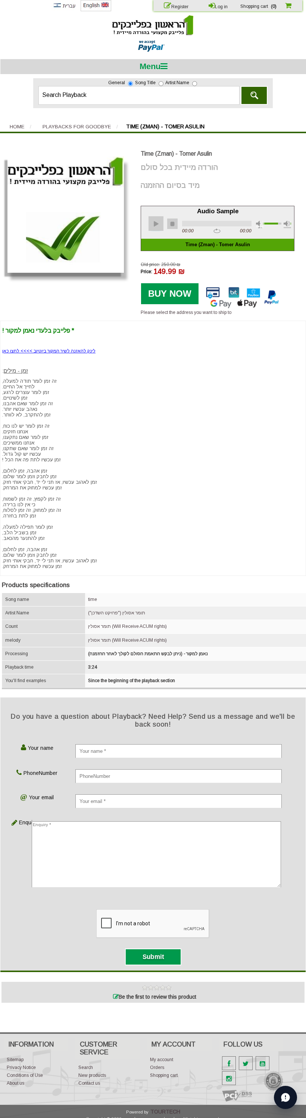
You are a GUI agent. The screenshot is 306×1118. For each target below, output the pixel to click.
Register (179, 6)
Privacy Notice (21, 1067)
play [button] (156, 223)
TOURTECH (165, 1112)
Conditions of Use (25, 1075)
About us (15, 1083)
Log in (221, 6)
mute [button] (259, 224)
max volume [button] (287, 224)
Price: (146, 271)
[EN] (96, 9)
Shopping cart (164, 1075)
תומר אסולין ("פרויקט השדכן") (116, 612)
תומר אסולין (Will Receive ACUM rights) (127, 626)
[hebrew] (64, 9)
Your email (41, 797)
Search (254, 95)
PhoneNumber (40, 773)
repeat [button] (217, 231)
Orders (157, 1067)
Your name (40, 748)
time (92, 599)
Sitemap (15, 1059)
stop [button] (172, 224)
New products (92, 1075)
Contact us (89, 1083)
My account (161, 1059)
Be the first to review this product (157, 997)
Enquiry (25, 822)
